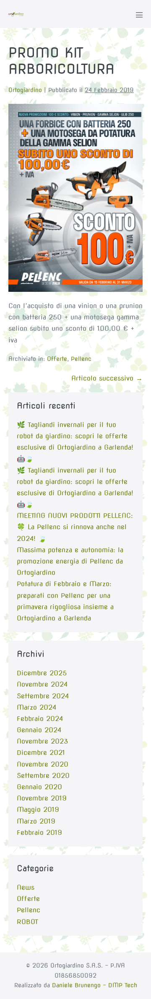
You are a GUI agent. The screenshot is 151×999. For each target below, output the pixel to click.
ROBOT (27, 922)
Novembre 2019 (42, 798)
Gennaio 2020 (39, 787)
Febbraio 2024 (40, 719)
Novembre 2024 (42, 684)
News (25, 887)
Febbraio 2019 (39, 833)
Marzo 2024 (36, 707)
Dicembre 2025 (42, 673)
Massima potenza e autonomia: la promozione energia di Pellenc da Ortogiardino (70, 561)
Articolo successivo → (107, 378)
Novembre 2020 (42, 764)
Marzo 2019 (36, 821)
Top (141, 987)
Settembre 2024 (43, 696)
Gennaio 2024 (39, 730)
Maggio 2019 (38, 810)
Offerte (57, 358)
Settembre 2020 (43, 776)
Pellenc (81, 358)
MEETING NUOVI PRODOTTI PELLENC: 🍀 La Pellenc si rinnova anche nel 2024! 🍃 (75, 527)
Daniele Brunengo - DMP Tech (94, 985)
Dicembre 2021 (41, 753)
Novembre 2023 (42, 741)
